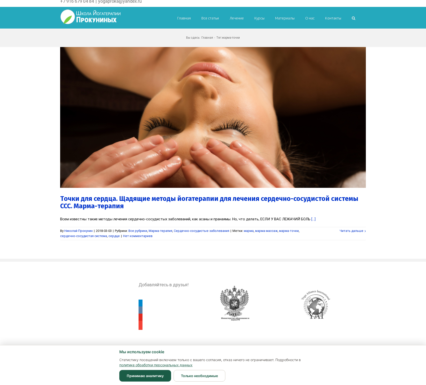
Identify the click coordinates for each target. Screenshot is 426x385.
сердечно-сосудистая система (83, 236)
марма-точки (289, 231)
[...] (313, 219)
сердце (114, 236)
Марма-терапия (160, 231)
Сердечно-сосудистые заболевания (201, 231)
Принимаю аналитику (145, 376)
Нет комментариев (138, 236)
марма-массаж (266, 231)
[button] (353, 17)
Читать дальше (351, 231)
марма (249, 231)
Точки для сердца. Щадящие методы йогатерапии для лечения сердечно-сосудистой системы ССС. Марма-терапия (209, 202)
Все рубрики (137, 231)
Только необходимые (199, 376)
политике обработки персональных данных (156, 365)
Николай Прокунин (78, 231)
